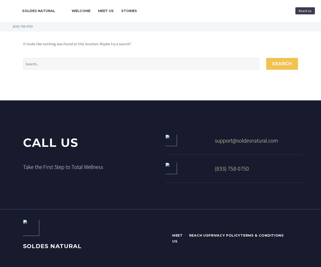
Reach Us (305, 11)
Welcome (81, 11)
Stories (129, 11)
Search (282, 63)
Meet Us (106, 11)
